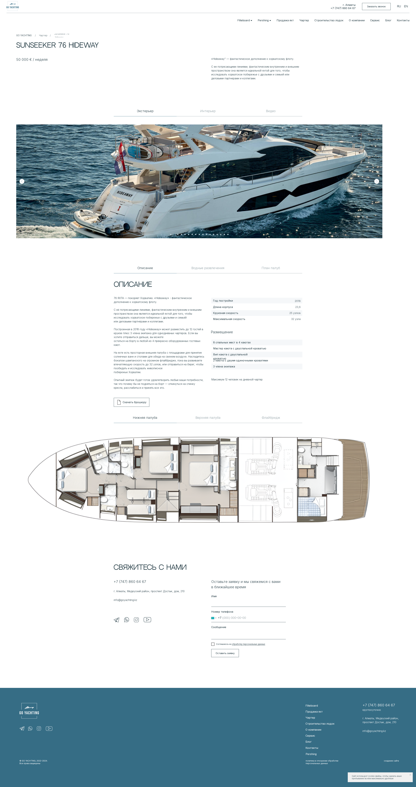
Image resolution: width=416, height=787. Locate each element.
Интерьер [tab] (208, 111)
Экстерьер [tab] (145, 111)
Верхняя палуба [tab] (208, 418)
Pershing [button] (263, 20)
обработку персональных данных (248, 644)
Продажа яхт (285, 20)
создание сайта (391, 761)
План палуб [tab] (271, 268)
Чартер (304, 20)
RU (399, 6)
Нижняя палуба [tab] (145, 418)
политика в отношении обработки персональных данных (322, 762)
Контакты (403, 20)
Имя (214, 596)
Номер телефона (222, 611)
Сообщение (218, 627)
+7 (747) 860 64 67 (343, 8)
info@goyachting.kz (125, 600)
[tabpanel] (208, 177)
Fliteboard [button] (243, 20)
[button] (376, 6)
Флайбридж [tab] (271, 418)
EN (406, 6)
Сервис (375, 20)
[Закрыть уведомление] (410, 774)
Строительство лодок (328, 20)
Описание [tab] (145, 268)
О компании (357, 20)
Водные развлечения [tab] (207, 268)
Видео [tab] (271, 111)
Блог (388, 20)
